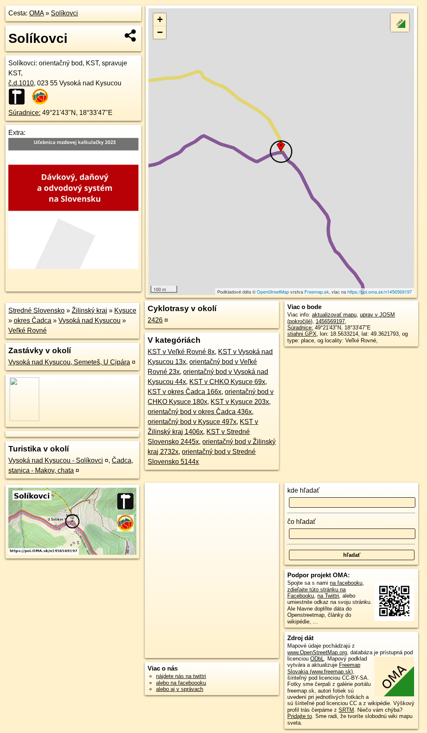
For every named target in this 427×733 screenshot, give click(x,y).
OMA (36, 13)
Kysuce (125, 310)
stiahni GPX (301, 334)
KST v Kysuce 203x (240, 401)
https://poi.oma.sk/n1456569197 (379, 291)
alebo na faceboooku (181, 683)
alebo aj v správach (179, 689)
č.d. (21, 83)
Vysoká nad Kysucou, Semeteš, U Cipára (69, 362)
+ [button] (160, 19)
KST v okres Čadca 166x (184, 391)
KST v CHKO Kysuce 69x (227, 381)
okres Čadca (32, 320)
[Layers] (400, 22)
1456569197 (330, 321)
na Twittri (328, 596)
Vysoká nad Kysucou (89, 320)
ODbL (317, 659)
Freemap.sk (316, 291)
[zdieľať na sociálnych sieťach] (130, 35)
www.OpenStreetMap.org (317, 652)
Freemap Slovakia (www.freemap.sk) (323, 668)
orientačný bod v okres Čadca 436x (200, 411)
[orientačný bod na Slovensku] (19, 97)
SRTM (346, 710)
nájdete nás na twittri (181, 676)
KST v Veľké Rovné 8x (181, 351)
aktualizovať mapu (334, 315)
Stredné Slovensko (36, 310)
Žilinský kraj (89, 310)
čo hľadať (301, 521)
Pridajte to (299, 716)
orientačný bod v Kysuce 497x (192, 421)
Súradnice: (24, 112)
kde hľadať (303, 490)
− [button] (160, 32)
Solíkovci (64, 13)
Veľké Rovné (27, 330)
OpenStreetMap (273, 291)
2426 (155, 320)
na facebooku (346, 583)
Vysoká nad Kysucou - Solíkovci (55, 460)
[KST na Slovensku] (42, 97)
